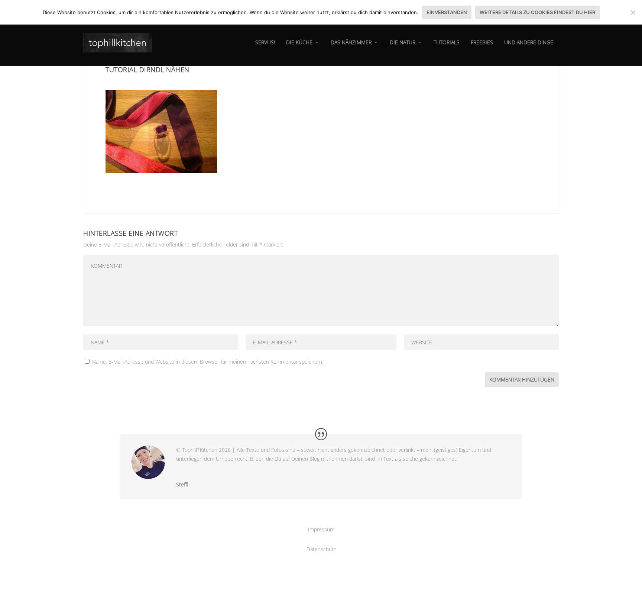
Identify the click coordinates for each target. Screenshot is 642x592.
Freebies (482, 42)
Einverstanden (447, 12)
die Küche (299, 42)
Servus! (265, 42)
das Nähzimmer (351, 42)
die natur (402, 42)
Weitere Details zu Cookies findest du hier (537, 12)
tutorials (447, 42)
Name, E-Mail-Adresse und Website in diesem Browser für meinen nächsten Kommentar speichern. (207, 361)
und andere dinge (528, 42)
